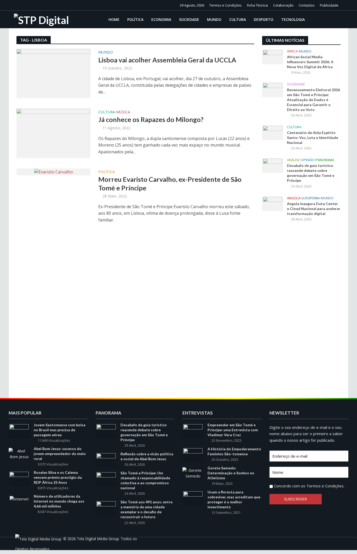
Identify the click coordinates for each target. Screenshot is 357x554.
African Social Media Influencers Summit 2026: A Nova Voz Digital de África (310, 62)
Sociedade (189, 19)
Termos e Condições (225, 5)
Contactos (307, 5)
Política (135, 19)
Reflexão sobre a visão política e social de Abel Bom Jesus (146, 456)
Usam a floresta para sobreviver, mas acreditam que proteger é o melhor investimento (234, 499)
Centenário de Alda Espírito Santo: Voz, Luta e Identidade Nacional (312, 137)
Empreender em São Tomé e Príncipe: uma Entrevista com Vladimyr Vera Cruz (233, 430)
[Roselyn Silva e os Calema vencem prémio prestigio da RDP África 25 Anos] (19, 478)
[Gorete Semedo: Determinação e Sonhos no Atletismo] (193, 472)
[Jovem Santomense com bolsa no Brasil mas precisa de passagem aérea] (19, 431)
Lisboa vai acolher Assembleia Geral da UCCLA (167, 60)
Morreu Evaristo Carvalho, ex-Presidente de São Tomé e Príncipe (169, 183)
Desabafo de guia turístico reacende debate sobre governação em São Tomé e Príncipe (310, 173)
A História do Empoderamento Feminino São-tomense (234, 451)
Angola (293, 198)
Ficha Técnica (257, 5)
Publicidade (329, 5)
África (292, 51)
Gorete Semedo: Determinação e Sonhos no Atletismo (231, 473)
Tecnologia (293, 19)
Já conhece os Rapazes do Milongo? (151, 119)
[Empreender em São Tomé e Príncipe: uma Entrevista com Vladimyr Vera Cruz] (193, 431)
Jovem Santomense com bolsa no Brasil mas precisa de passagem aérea (59, 430)
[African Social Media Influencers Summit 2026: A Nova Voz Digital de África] (272, 56)
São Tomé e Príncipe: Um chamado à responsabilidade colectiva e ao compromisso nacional (145, 480)
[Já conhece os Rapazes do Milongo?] (53, 133)
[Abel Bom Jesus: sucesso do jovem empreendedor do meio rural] (19, 453)
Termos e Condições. (325, 485)
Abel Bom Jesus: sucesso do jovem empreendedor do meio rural (60, 453)
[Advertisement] (301, 312)
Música (123, 112)
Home (113, 19)
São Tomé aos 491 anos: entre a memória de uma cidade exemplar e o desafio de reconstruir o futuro (146, 509)
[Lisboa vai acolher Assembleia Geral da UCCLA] (53, 73)
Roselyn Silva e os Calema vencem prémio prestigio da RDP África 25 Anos (58, 477)
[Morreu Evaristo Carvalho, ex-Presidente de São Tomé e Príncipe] (53, 171)
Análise (293, 160)
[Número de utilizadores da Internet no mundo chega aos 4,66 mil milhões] (19, 498)
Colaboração (283, 5)
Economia (161, 19)
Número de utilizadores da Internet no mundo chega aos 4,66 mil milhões (59, 501)
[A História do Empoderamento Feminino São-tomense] (193, 455)
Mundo (214, 19)
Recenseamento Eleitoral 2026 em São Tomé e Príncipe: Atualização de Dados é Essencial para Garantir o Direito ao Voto (313, 100)
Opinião (307, 160)
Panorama (325, 160)
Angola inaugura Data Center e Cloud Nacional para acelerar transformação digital (313, 208)
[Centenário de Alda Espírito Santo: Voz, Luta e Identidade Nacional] (272, 132)
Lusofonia (311, 198)
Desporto (263, 19)
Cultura (237, 19)
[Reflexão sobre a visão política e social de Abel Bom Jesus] (106, 460)
